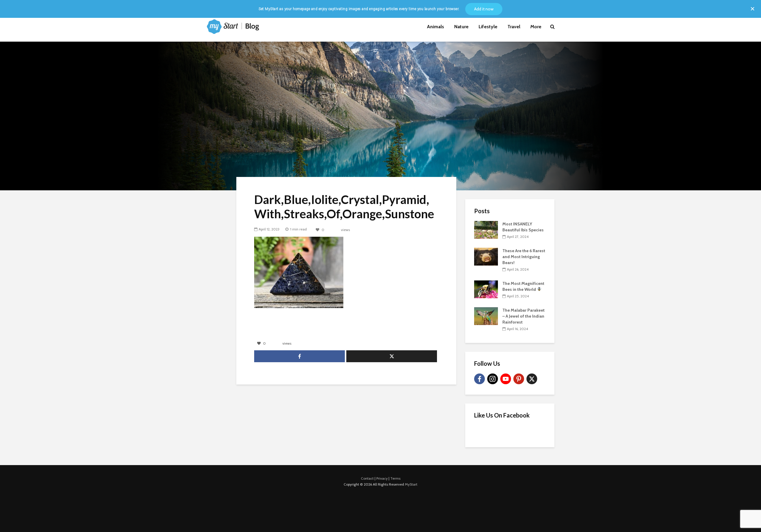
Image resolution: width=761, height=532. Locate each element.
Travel (513, 26)
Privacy (382, 478)
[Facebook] (479, 379)
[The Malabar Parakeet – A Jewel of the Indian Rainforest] (486, 315)
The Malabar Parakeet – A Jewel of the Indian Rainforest (523, 316)
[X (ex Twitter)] (531, 379)
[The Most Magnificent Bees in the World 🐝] (486, 288)
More (535, 26)
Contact (367, 478)
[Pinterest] (518, 379)
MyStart (411, 484)
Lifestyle (488, 26)
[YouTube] (505, 379)
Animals (435, 26)
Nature (461, 26)
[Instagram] (492, 379)
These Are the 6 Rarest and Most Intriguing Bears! (523, 256)
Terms (395, 478)
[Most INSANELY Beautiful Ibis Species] (486, 229)
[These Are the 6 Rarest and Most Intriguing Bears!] (486, 256)
